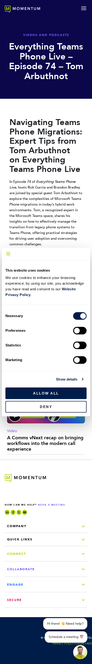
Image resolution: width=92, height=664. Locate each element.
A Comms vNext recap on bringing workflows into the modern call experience (45, 443)
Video (12, 431)
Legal (80, 643)
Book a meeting (51, 505)
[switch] (80, 330)
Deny (46, 407)
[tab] (46, 527)
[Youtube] (24, 512)
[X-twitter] (19, 512)
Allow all (46, 393)
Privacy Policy (63, 643)
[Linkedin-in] (7, 512)
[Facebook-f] (13, 512)
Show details (66, 379)
